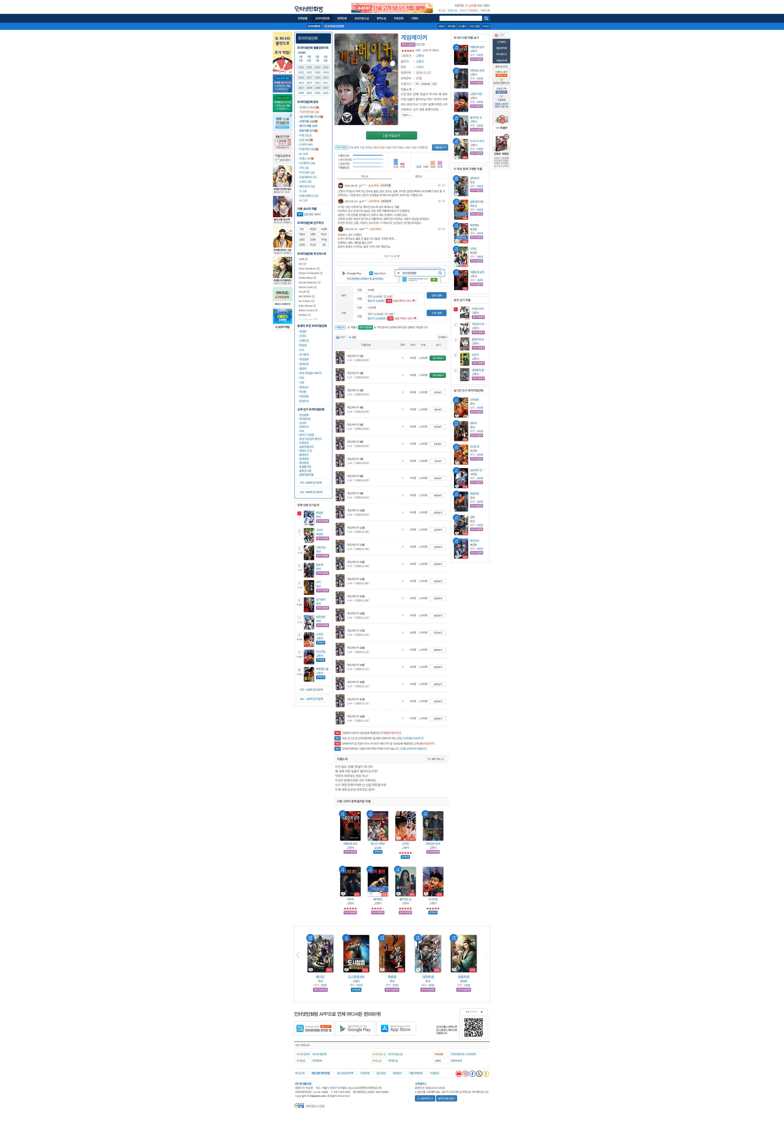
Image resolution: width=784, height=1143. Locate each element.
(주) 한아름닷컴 (303, 1084)
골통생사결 (305, 471)
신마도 (302, 336)
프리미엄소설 (395, 1054)
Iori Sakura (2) (306, 301)
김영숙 (313, 239)
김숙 (324, 244)
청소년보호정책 (345, 1073)
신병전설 (304, 340)
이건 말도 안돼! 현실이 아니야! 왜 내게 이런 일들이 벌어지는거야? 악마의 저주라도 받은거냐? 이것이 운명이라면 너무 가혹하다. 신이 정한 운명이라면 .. (424, 104)
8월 (326, 60)
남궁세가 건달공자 (478, 470)
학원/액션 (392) (307, 149)
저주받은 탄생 (433, 844)
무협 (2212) (305, 135)
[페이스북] (472, 1074)
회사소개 (299, 1073)
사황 (301, 382)
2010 (301, 87)
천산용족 (304, 415)
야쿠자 (350, 899)
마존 (301, 378)
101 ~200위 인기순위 (311, 492)
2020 (317, 72)
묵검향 (313, 229)
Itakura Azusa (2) (308, 310)
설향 (472, 517)
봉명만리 (304, 455)
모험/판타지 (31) (308, 177)
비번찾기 (473, 10)
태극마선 (474, 540)
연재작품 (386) (307, 121)
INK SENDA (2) (307, 296)
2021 (309, 72)
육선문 (302, 392)
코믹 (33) (304, 168)
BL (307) (303, 154)
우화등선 (320, 976)
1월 (301, 56)
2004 (317, 93)
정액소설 (393, 1060)
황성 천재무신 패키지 (356, 976)
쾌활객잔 (474, 493)
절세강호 (304, 364)
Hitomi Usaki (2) (307, 287)
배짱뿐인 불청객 (324, 669)
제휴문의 (397, 1073)
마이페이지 (501, 54)
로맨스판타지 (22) (308, 196)
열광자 (302, 368)
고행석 (313, 234)
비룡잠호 (304, 443)
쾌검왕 (302, 331)
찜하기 (444, 337)
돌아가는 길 (405, 899)
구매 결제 (437, 313)
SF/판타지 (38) (307, 163)
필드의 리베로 (378, 844)
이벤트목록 (456, 1060)
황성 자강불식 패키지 (310, 373)
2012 (317, 82)
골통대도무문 (476, 202)
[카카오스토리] (486, 1074)
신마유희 (474, 400)
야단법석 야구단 (480, 324)
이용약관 (365, 1073)
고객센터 (501, 42)
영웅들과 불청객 (480, 370)
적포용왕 (304, 396)
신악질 (319, 634)
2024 (317, 67)
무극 (301, 350)
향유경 (302, 345)
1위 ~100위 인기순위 (311, 482)
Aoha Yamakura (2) (309, 268)
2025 (309, 67)
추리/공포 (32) (306, 172)
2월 (309, 56)
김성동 (302, 244)
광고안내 (381, 1073)
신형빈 (302, 239)
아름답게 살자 (350, 844)
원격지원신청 (445, 1098)
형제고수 (304, 387)
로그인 (441, 10)
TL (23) (303, 191)
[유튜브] (459, 1074)
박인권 (313, 244)
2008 (317, 87)
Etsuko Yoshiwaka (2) (310, 273)
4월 (326, 56)
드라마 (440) (306, 144)
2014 (301, 82)
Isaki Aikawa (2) (307, 306)
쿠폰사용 (485, 10)
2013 (309, 82)
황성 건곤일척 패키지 (310, 439)
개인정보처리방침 (320, 1073)
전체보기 (304, 107)
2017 (309, 77)
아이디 (463, 10)
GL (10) (303, 200)
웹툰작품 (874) (307, 130)
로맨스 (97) (305, 158)
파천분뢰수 (305, 419)
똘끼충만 (377, 899)
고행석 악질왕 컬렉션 (478, 94)
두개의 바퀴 (478, 309)
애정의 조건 (305, 451)
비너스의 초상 (477, 141)
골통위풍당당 (306, 447)
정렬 (353, 337)
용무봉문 (304, 463)
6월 (309, 60)
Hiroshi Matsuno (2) (310, 282)
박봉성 (302, 234)
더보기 (390, 256)
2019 (325, 72)
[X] (479, 1074)
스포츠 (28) (305, 181)
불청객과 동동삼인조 (482, 339)
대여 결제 (437, 295)
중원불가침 (305, 467)
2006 (301, 93)
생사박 (302, 423)
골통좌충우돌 (306, 474)
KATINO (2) (305, 315)
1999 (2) (303, 259)
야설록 (324, 229)
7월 (317, 60)
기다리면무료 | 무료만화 (463, 1054)
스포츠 (420, 67)
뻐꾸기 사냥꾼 (306, 435)
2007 (325, 87)
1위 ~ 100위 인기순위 (311, 689)
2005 (309, 93)
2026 (301, 67)
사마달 (324, 239)
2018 (301, 77)
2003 (325, 93)
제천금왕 (304, 359)
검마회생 (474, 178)
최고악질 (320, 651)
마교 (301, 431)
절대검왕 (304, 459)
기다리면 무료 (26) (309, 112)
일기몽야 (304, 354)
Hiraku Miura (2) (307, 278)
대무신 (428, 976)
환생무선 (304, 401)
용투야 (473, 423)
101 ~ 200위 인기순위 (311, 699)
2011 (325, 82)
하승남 (324, 234)
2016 (317, 77)
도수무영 (463, 976)
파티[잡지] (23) (307, 186)
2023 (325, 67)
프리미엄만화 (308, 38)
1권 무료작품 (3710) (310, 117)
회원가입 (452, 10)
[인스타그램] (465, 1074)
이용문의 (434, 1073)
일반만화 (305, 214)
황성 (302, 229)
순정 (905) (304, 140)
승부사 (475, 355)
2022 (301, 72)
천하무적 (304, 427)
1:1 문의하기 (424, 1098)
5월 (301, 60)
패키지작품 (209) (308, 126)
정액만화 (317, 1060)
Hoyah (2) (304, 291)
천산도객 (474, 446)
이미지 (342, 337)
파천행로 (474, 225)
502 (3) (302, 264)
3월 (317, 56)
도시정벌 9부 (392, 976)
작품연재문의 (416, 1073)
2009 (309, 87)
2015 (325, 77)
